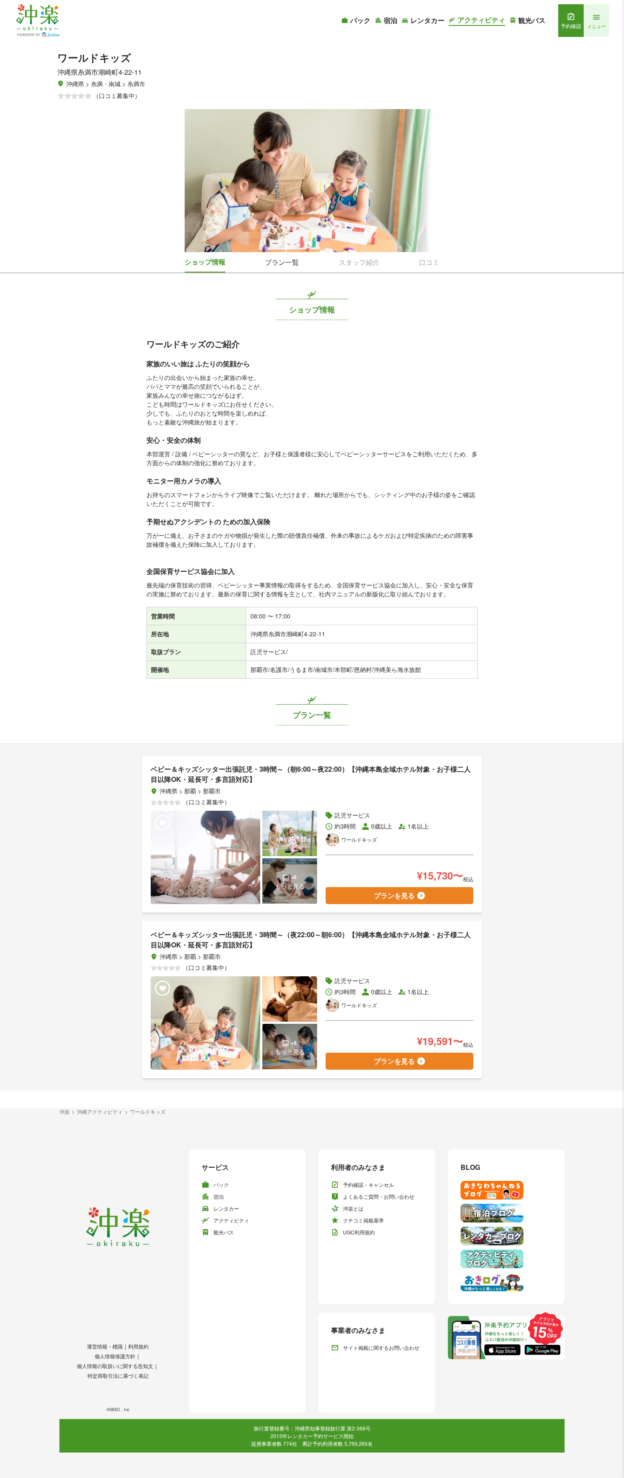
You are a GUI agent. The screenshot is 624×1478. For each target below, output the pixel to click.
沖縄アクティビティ (100, 1111)
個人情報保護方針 (115, 1356)
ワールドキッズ (148, 1111)
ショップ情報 (205, 262)
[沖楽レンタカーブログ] (506, 1236)
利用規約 (138, 1346)
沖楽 (64, 1111)
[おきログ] (506, 1282)
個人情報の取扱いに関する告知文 (115, 1365)
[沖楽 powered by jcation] (37, 20)
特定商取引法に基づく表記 (118, 1375)
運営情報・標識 (105, 1346)
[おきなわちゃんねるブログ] (506, 1190)
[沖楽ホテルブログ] (506, 1213)
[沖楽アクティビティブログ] (506, 1259)
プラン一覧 (282, 262)
